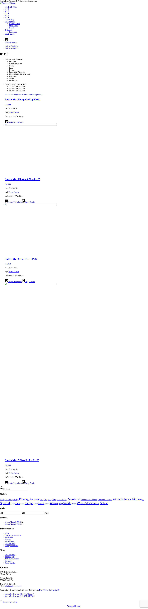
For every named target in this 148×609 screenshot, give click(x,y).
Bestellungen (9, 557)
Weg (61, 503)
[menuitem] (76, 7)
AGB (7, 533)
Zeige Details (30, 202)
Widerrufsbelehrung (12, 559)
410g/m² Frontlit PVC (13, 522)
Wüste (96, 503)
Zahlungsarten (10, 544)
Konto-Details (10, 563)
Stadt (12, 503)
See (143, 500)
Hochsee (84, 500)
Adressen (8, 561)
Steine (22, 504)
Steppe (29, 503)
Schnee (116, 499)
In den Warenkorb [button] (15, 202)
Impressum (9, 537)
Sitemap (8, 539)
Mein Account (10, 555)
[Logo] (7, 3)
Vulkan (47, 504)
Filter (46, 513)
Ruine (110, 500)
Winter (89, 503)
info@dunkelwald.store (13, 586)
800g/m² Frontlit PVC (13, 524)
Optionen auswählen (15, 122)
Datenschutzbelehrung (13, 535)
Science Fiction (131, 499)
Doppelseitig (13, 500)
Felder (41, 500)
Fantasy (34, 499)
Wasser (54, 503)
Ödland (104, 503)
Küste (90, 500)
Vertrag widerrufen (11, 546)
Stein (17, 503)
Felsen (49, 500)
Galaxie (59, 500)
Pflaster (106, 500)
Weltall (74, 504)
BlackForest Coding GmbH (49, 590)
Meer (94, 499)
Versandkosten (14, 112)
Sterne (36, 504)
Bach (2, 499)
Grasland (74, 499)
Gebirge (64, 500)
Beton (7, 500)
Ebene (23, 499)
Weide (67, 503)
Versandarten (9, 542)
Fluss (54, 499)
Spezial (5, 503)
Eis (28, 500)
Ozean (100, 500)
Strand (41, 503)
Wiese (81, 503)
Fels (45, 500)
